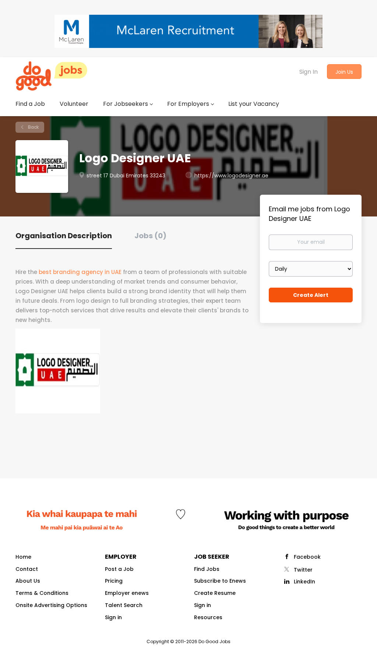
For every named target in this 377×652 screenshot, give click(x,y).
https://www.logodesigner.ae (231, 175)
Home (23, 557)
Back (33, 127)
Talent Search (123, 605)
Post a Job (119, 569)
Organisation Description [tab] (63, 235)
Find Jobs (206, 569)
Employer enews (127, 593)
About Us (27, 581)
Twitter (303, 569)
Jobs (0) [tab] (150, 235)
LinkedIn (304, 581)
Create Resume (215, 593)
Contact (26, 569)
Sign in (113, 617)
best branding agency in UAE (80, 272)
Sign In (308, 71)
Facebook (307, 557)
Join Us (344, 72)
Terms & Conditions (41, 593)
